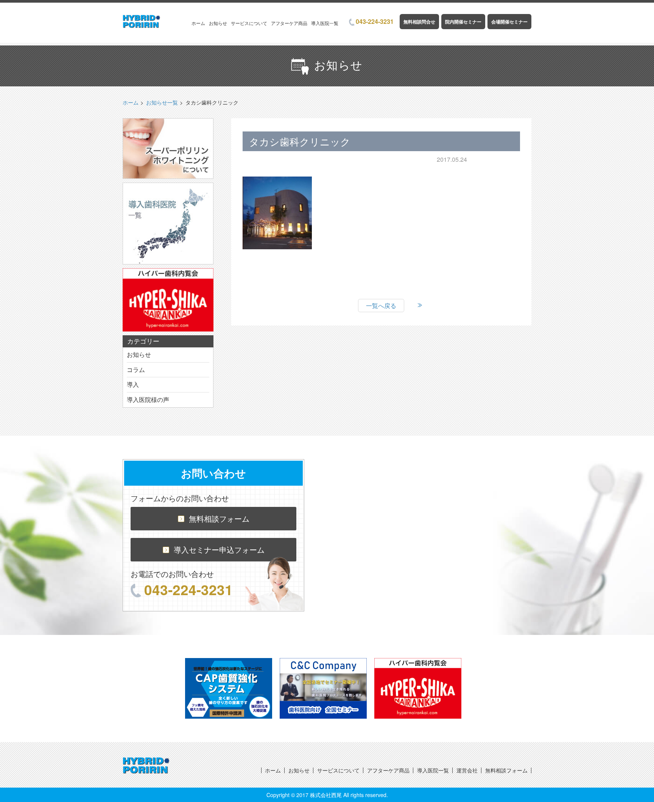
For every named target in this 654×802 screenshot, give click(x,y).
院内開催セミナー (463, 21)
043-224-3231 (375, 21)
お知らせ (218, 23)
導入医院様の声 (148, 399)
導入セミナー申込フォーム (219, 549)
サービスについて (249, 23)
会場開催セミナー (509, 21)
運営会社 (467, 770)
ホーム (198, 23)
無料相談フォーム (219, 518)
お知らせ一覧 (162, 102)
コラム (136, 369)
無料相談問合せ (419, 21)
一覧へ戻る (381, 305)
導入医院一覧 (324, 23)
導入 (133, 384)
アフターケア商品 (289, 23)
